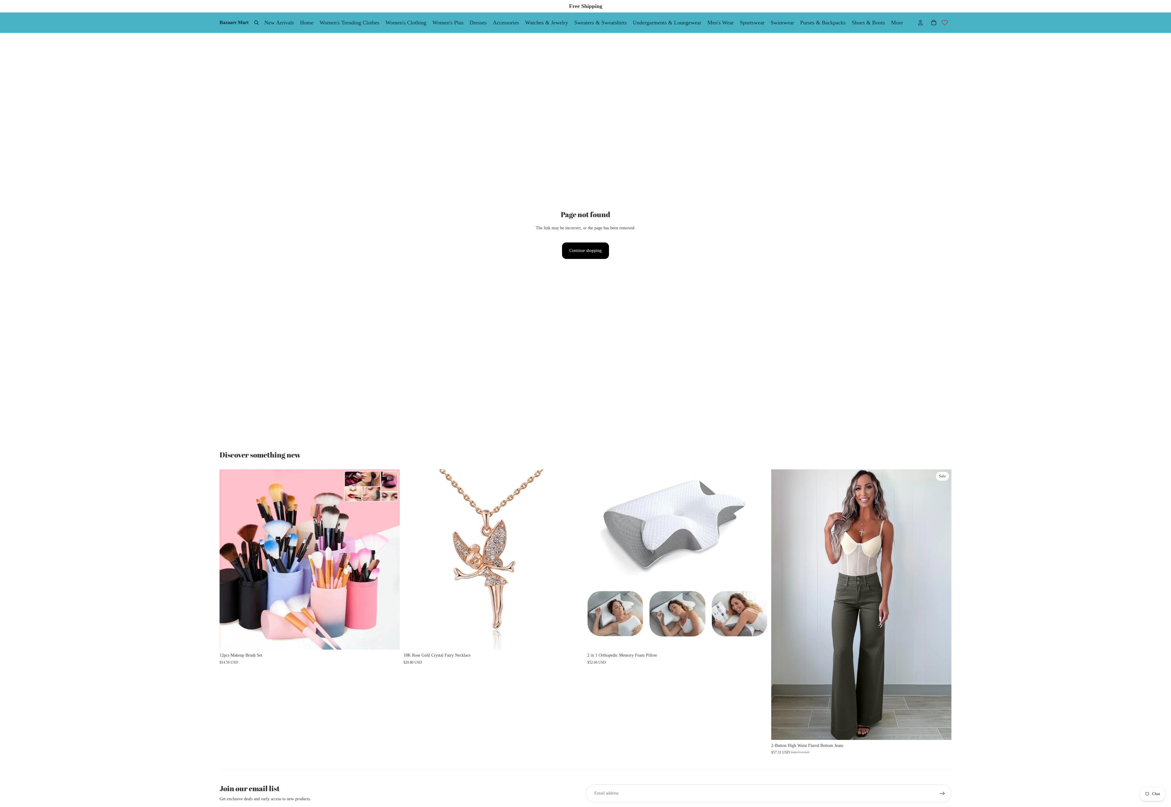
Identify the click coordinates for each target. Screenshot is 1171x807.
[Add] (574, 640)
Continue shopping (585, 250)
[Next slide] (390, 559)
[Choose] (390, 640)
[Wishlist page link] (945, 23)
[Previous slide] (229, 559)
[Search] (256, 22)
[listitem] (897, 22)
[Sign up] (942, 793)
